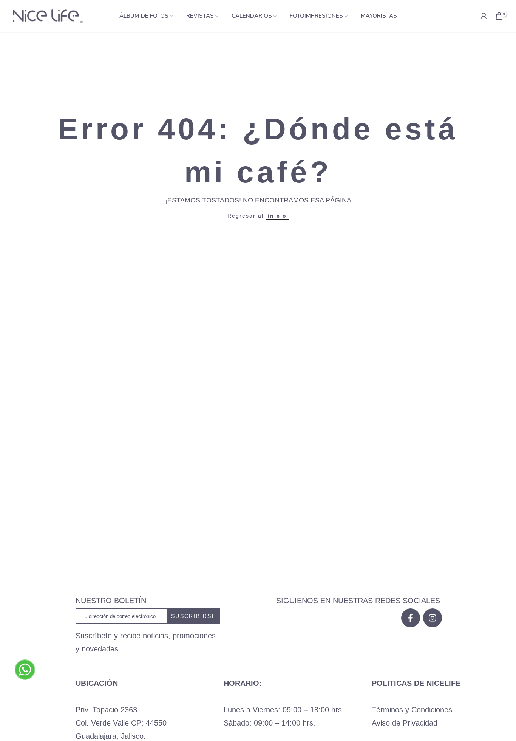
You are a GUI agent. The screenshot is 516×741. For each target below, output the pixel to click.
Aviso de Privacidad (404, 723)
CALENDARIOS (252, 16)
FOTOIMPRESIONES (316, 16)
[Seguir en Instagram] (432, 617)
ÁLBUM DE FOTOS (143, 16)
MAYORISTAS (379, 16)
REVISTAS (200, 16)
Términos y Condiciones (412, 709)
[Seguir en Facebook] (410, 617)
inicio (277, 216)
